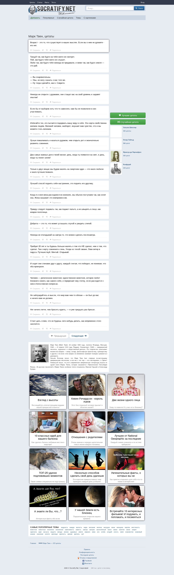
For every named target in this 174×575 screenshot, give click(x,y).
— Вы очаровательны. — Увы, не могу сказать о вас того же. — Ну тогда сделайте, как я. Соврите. (48, 79)
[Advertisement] (87, 27)
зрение (69, 534)
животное (33, 529)
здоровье (73, 532)
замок (115, 529)
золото (47, 534)
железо (99, 527)
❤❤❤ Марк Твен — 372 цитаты (50, 543)
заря (40, 532)
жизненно (50, 529)
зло (98, 532)
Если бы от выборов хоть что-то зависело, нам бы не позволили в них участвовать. (63, 110)
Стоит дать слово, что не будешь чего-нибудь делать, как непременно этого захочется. (65, 322)
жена (113, 527)
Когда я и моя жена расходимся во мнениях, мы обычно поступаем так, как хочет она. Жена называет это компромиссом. (68, 196)
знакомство (129, 532)
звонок (66, 532)
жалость (79, 527)
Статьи (39, 2)
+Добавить (35, 17)
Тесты (53, 2)
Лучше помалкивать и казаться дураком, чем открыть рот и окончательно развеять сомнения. (64, 142)
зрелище (54, 534)
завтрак (92, 529)
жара (85, 527)
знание (32, 534)
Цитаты (32, 2)
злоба (103, 532)
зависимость (69, 529)
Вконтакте (88, 563)
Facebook (88, 560)
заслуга (46, 532)
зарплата (33, 532)
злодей (109, 532)
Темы (78, 17)
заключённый (101, 529)
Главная (33, 543)
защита (53, 532)
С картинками (90, 17)
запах (128, 529)
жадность (64, 527)
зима (93, 532)
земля (80, 532)
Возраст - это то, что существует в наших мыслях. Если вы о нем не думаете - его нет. (67, 44)
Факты (47, 2)
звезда (59, 532)
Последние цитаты (87, 555)
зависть (78, 529)
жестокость (136, 527)
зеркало (87, 532)
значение (40, 534)
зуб (82, 534)
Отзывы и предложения (88, 558)
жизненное (59, 529)
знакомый (138, 532)
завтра (85, 529)
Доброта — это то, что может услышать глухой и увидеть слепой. (61, 223)
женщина (120, 527)
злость (116, 532)
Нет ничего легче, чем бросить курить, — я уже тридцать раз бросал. (62, 309)
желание (92, 527)
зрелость (62, 534)
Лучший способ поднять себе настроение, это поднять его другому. (62, 183)
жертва (127, 527)
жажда (72, 527)
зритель (77, 534)
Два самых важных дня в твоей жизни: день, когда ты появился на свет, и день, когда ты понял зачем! (67, 156)
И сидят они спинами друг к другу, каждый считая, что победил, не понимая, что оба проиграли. (68, 265)
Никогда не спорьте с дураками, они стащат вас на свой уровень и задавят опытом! (65, 96)
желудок (107, 527)
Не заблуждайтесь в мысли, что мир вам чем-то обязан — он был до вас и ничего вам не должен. (64, 296)
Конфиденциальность (87, 552)
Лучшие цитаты (129, 115)
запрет (134, 529)
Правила (87, 549)
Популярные (48, 17)
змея (122, 532)
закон (110, 529)
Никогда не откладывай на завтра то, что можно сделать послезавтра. (63, 234)
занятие (122, 529)
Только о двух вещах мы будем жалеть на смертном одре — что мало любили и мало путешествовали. (67, 170)
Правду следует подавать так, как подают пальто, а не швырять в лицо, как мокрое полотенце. (65, 210)
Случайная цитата (65, 17)
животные (42, 529)
